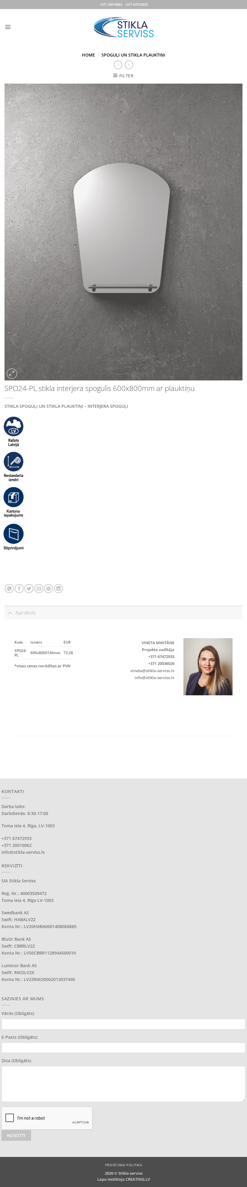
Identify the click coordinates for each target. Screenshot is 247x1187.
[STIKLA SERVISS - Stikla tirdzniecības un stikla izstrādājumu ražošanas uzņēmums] (123, 27)
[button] (8, 27)
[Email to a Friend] (38, 588)
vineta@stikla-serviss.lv (152, 670)
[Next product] (118, 64)
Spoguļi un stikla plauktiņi (133, 55)
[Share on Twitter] (28, 588)
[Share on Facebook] (19, 588)
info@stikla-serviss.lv (154, 677)
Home (88, 55)
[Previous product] (129, 64)
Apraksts (25, 612)
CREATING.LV (138, 1179)
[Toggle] (10, 612)
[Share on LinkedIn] (58, 588)
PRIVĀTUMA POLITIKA (123, 1165)
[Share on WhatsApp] (9, 588)
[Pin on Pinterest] (48, 588)
